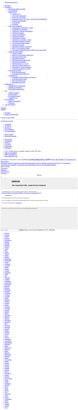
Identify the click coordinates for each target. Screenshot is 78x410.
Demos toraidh (12, 94)
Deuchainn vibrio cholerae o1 (21, 65)
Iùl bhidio (15, 24)
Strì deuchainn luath (18, 45)
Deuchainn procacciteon (19, 79)
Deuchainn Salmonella (19, 62)
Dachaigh (7, 5)
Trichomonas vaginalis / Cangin (21, 40)
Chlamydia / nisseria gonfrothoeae (22, 31)
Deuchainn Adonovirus (19, 57)
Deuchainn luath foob (18, 82)
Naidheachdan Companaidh (16, 86)
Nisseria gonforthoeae (18, 34)
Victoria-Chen (5, 172)
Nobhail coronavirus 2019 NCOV (52, 163)
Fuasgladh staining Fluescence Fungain (24, 77)
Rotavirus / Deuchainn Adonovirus (22, 55)
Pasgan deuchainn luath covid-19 (31, 163)
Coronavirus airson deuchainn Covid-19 (29, 165)
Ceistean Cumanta (13, 92)
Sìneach (3, 108)
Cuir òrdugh (16, 22)
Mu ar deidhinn (9, 99)
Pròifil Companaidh (14, 101)
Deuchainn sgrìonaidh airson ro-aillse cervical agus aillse (29, 50)
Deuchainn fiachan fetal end (20, 74)
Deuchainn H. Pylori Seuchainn (21, 67)
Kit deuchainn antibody (49, 165)
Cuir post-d (4, 168)
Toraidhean (8, 7)
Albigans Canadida (18, 36)
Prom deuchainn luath (18, 72)
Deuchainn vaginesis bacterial (21, 41)
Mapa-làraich (5, 161)
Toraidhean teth (71, 159)
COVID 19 (8, 126)
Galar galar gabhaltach (15, 26)
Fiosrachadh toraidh (14, 96)
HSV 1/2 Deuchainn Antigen (21, 48)
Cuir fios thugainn (10, 104)
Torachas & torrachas (14, 70)
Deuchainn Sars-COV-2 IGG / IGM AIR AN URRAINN (29, 19)
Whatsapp (4, 170)
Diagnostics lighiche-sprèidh (16, 9)
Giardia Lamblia (17, 53)
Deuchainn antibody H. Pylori (21, 69)
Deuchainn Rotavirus (18, 58)
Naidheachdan (9, 84)
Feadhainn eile (12, 75)
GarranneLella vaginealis (19, 29)
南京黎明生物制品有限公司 (37, 159)
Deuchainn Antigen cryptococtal (22, 46)
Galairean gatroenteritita (15, 51)
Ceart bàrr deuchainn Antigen (21, 43)
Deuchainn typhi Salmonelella (21, 60)
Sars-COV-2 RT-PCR (18, 17)
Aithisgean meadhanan (15, 87)
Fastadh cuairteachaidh (19, 21)
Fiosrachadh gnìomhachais (16, 89)
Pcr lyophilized (12, 10)
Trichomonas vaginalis (19, 38)
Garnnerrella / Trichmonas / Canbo (22, 28)
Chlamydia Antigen (18, 33)
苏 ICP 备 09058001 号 (58, 159)
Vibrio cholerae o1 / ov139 (20, 63)
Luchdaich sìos (12, 98)
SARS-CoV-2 (12, 12)
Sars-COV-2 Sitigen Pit (19, 16)
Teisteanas (11, 103)
